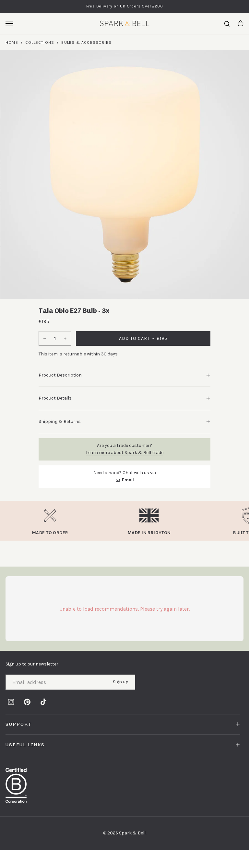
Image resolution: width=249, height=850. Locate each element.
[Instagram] (11, 702)
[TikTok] (43, 702)
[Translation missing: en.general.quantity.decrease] (44, 338)
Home (12, 42)
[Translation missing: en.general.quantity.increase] (66, 338)
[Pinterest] (27, 702)
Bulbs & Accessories (86, 42)
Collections (39, 42)
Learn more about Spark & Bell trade (124, 452)
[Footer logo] (124, 785)
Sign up (120, 682)
